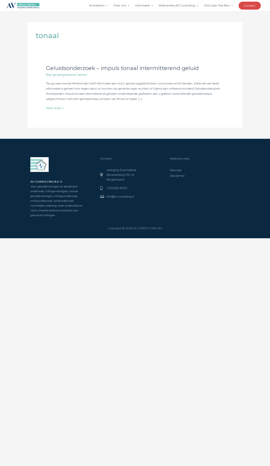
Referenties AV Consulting (177, 5)
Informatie (142, 5)
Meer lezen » (55, 108)
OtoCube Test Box (217, 5)
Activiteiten (97, 5)
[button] (250, 6)
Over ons (120, 5)
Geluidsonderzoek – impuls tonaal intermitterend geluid (122, 68)
